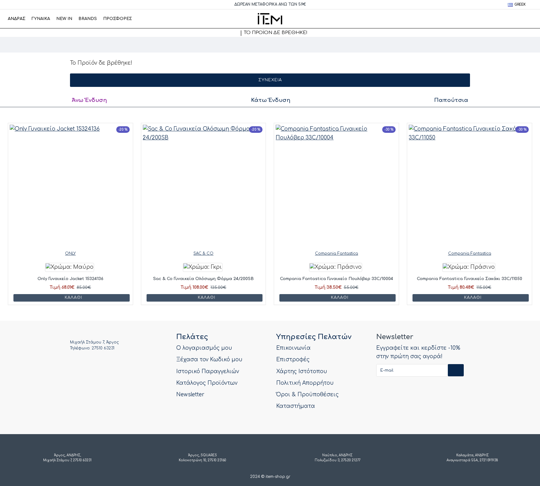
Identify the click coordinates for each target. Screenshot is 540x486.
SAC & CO (203, 253)
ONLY (70, 253)
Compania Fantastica (336, 253)
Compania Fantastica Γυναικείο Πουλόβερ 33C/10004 (336, 279)
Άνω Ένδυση (89, 100)
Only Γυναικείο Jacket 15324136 (70, 279)
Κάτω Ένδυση (270, 100)
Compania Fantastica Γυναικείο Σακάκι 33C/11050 (469, 279)
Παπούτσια (451, 100)
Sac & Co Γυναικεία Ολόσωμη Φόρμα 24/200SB (203, 279)
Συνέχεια (270, 80)
